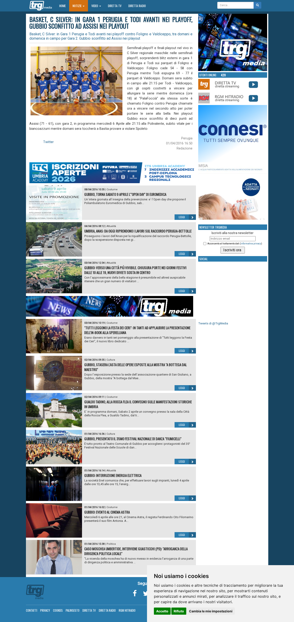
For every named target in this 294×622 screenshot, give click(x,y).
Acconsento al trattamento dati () (234, 243)
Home (64, 5)
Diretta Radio (137, 5)
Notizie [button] (77, 5)
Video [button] (95, 5)
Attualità (111, 226)
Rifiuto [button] (179, 611)
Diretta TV (115, 5)
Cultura (111, 359)
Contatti (31, 610)
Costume (112, 189)
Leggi (182, 217)
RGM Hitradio (127, 610)
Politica (111, 543)
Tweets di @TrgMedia (213, 323)
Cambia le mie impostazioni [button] (210, 611)
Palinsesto (72, 610)
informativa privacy (251, 243)
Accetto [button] (162, 611)
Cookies (58, 610)
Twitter (48, 142)
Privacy (45, 610)
